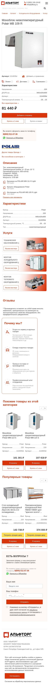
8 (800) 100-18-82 (33, 2)
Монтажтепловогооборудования (11, 279)
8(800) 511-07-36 (10, 134)
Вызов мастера (11, 248)
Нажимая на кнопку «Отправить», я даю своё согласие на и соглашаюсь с (26, 611)
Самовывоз (40, 81)
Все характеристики (9, 103)
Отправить (24, 602)
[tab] (3, 201)
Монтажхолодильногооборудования (11, 260)
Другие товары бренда (10, 152)
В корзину (13, 463)
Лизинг (8, 81)
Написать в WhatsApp (14, 138)
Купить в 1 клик (13, 121)
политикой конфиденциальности (22, 615)
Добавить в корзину (24, 115)
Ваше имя (10, 582)
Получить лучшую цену (13, 535)
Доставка (23, 81)
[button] (45, 408)
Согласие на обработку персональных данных (23, 681)
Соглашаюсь (15, 676)
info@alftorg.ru (32, 4)
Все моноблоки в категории (12, 157)
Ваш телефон (12, 591)
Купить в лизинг (36, 121)
